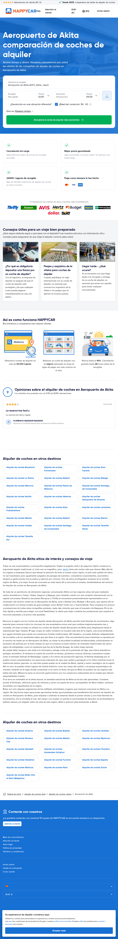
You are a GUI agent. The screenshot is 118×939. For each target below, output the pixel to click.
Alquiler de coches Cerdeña (95, 730)
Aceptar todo (59, 930)
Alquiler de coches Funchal (57, 759)
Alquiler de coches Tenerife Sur (19, 538)
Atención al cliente (50, 11)
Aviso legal (8, 844)
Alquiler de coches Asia (34, 794)
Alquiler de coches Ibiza (55, 507)
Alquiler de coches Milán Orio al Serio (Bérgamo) (20, 776)
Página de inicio (14, 794)
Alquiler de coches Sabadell (19, 749)
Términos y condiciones (13, 851)
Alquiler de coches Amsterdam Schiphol (54, 750)
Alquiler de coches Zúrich (94, 767)
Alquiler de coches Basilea (57, 730)
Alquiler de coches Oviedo (19, 525)
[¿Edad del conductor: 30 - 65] (56, 104)
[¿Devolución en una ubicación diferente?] (7, 104)
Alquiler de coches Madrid (57, 478)
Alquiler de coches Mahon (95, 518)
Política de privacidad (12, 848)
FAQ (38, 11)
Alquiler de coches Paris (55, 767)
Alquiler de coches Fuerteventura (15, 509)
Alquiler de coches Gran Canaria (93, 469)
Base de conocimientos (13, 837)
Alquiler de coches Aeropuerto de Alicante (93, 498)
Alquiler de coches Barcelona (20, 467)
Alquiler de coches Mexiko (19, 518)
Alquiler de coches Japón (60, 794)
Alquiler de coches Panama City (19, 740)
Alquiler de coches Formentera (53, 469)
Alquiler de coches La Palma (20, 478)
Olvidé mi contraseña (12, 868)
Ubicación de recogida (17, 82)
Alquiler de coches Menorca (19, 485)
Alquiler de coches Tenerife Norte (95, 527)
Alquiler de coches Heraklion (20, 759)
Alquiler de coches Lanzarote (96, 507)
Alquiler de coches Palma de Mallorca (58, 487)
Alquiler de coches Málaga (95, 478)
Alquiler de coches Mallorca (19, 767)
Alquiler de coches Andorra (19, 730)
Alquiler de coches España (95, 759)
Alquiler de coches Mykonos (96, 738)
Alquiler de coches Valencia (57, 496)
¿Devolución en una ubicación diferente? (30, 104)
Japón (65, 569)
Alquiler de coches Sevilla (18, 496)
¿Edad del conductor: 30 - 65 (73, 104)
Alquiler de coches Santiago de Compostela (96, 487)
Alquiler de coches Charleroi (96, 749)
